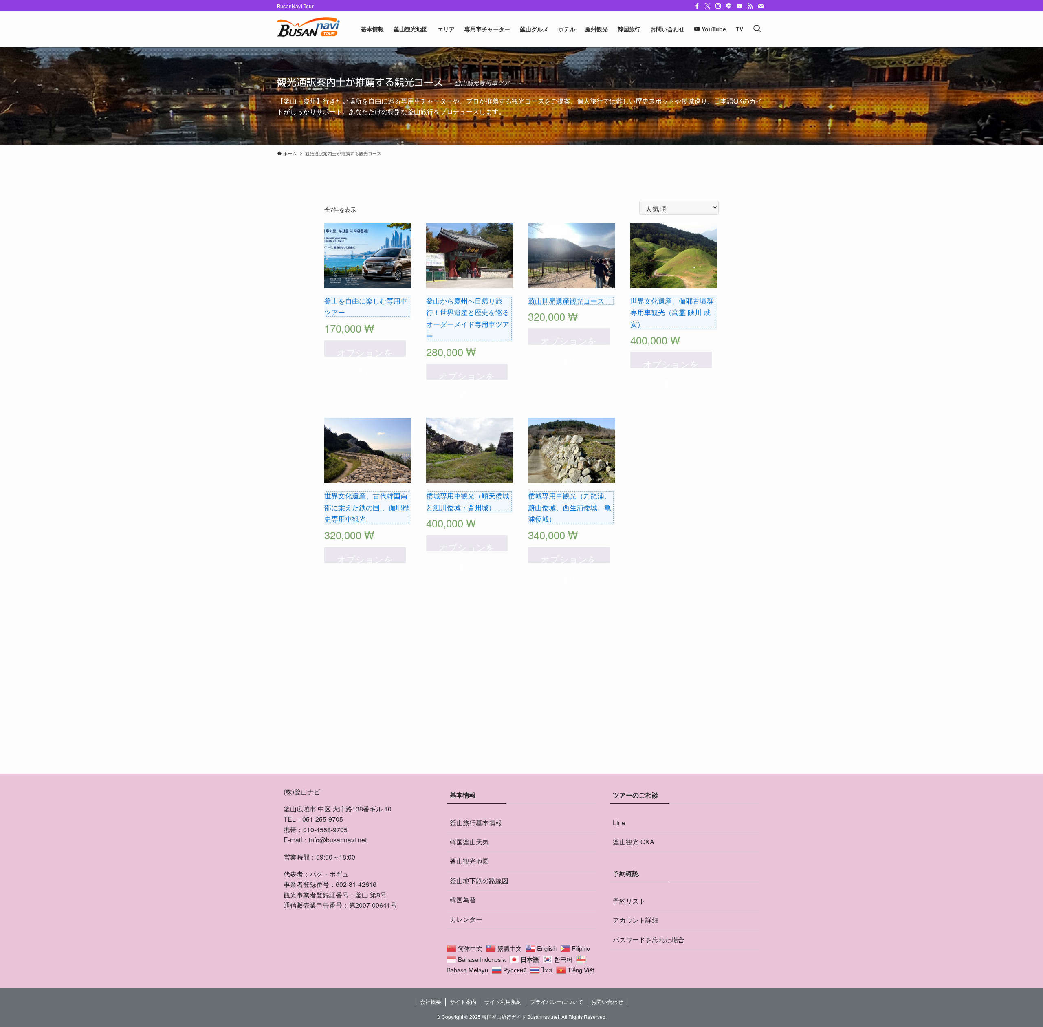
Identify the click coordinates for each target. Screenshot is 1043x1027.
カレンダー (466, 919)
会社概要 (430, 1001)
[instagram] (718, 6)
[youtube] (739, 6)
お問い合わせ (607, 1001)
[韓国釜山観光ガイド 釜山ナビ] (308, 29)
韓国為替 (463, 899)
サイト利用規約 (503, 1001)
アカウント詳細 (635, 920)
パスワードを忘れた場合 (648, 939)
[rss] (750, 6)
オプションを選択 (365, 351)
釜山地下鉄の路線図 (479, 880)
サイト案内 (463, 1001)
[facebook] (697, 6)
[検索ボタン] (757, 29)
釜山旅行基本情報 (476, 822)
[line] (729, 6)
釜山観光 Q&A (633, 841)
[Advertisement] (521, 697)
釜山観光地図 (469, 861)
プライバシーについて (556, 1001)
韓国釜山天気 (469, 841)
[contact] (760, 6)
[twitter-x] (707, 6)
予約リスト (629, 901)
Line (619, 822)
